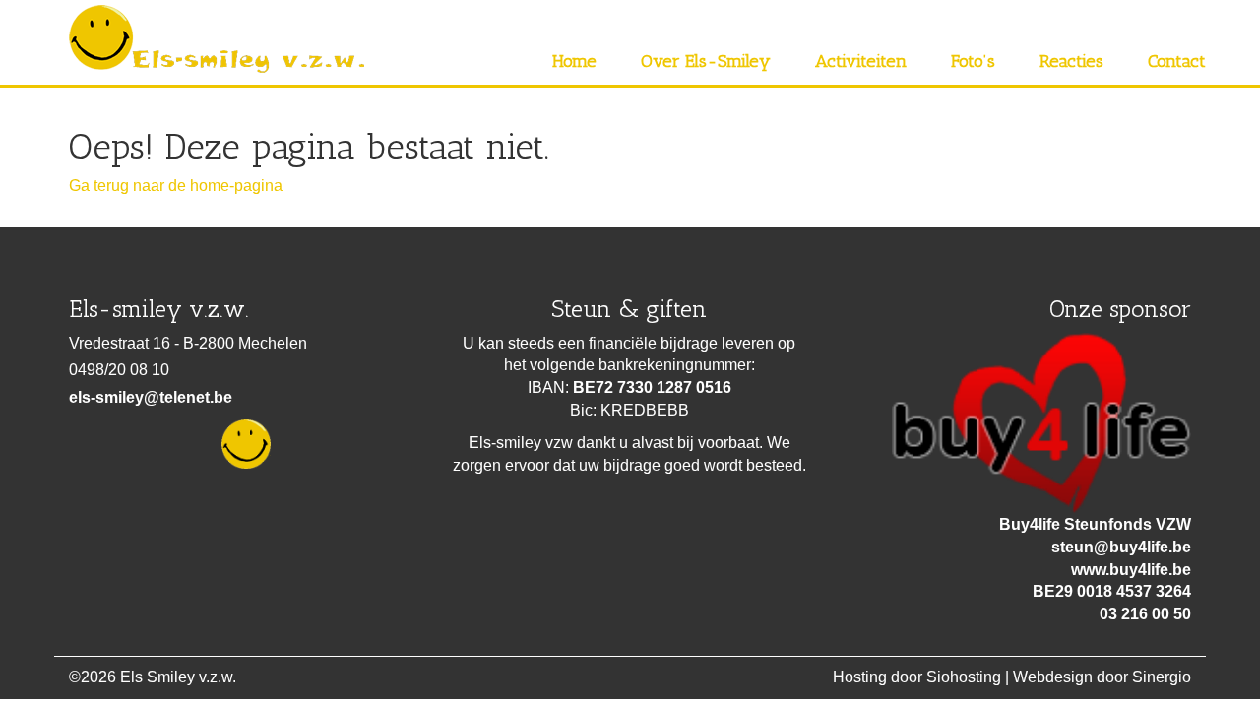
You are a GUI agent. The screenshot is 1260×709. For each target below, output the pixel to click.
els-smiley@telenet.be (150, 397)
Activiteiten (861, 61)
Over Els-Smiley (706, 61)
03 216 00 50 (1145, 614)
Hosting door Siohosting (917, 677)
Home (574, 61)
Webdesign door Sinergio (1102, 677)
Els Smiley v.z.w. (178, 677)
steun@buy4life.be (1121, 547)
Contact (1177, 61)
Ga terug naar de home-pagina (176, 185)
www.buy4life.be (1131, 569)
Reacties (1071, 61)
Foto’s (973, 61)
